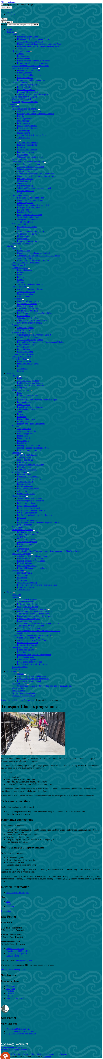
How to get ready (24, 118)
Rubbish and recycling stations (30, 558)
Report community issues (27, 241)
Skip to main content (10, 2)
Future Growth (23, 349)
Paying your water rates (27, 505)
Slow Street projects (25, 330)
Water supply (22, 575)
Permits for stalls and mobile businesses (33, 61)
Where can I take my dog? (28, 477)
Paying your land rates (26, 503)
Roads (20, 546)
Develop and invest (20, 82)
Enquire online (12, 956)
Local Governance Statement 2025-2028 (34, 313)
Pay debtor (21, 517)
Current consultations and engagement (33, 676)
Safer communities (19, 224)
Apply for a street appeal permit (30, 166)
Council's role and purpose (28, 301)
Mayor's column (18, 688)
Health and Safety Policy (27, 37)
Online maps (17, 527)
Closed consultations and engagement (33, 679)
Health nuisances (24, 236)
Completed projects (25, 327)
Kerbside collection (25, 563)
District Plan (22, 436)
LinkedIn (10, 993)
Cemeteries (16, 452)
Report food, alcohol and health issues (33, 63)
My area (15, 106)
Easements (21, 416)
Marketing (21, 652)
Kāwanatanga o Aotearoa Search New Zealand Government (15, 1048)
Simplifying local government (29, 323)
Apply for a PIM (24, 428)
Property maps (23, 421)
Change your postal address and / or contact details (38, 255)
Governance (17, 299)
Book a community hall (27, 621)
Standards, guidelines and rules (25, 101)
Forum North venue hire (27, 642)
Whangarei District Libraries (18, 1029)
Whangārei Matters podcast (23, 695)
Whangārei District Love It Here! (20, 1031)
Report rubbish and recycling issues (32, 568)
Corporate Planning (25, 344)
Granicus (47, 1057)
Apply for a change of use (28, 380)
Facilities (15, 140)
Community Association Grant (30, 200)
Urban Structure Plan (26, 89)
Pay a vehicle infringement (28, 508)
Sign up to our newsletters (23, 354)
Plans (19, 275)
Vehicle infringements (26, 539)
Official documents (20, 267)
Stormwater (22, 580)
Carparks (21, 537)
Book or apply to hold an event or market (34, 611)
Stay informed (23, 121)
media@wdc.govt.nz (24, 960)
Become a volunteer (25, 190)
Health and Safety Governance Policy (33, 39)
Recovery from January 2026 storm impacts (35, 113)
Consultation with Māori (27, 308)
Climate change (23, 130)
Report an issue (23, 251)
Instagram (10, 988)
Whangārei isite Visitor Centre (30, 157)
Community (11, 104)
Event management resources (29, 662)
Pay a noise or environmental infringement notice (38, 522)
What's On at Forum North (28, 638)
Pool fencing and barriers (27, 402)
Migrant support (24, 181)
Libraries (21, 147)
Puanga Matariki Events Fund (29, 214)
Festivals (15, 597)
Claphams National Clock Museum (21, 1034)
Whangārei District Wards (28, 318)
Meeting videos (23, 296)
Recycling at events (25, 657)
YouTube (10, 991)
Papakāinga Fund (24, 212)
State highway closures (27, 125)
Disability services (25, 178)
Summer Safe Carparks (27, 226)
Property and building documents (31, 80)
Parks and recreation (25, 152)
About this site (37, 1054)
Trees (19, 412)
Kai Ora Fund (23, 210)
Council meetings (19, 287)
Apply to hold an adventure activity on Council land (39, 623)
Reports (20, 279)
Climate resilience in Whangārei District (34, 335)
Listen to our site (24, 361)
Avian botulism (23, 138)
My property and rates (21, 390)
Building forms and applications (30, 385)
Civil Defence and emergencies (25, 109)
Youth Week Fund (25, 222)
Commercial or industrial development (33, 94)
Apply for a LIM (24, 397)
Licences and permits (21, 51)
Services (10, 373)
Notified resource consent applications (33, 448)
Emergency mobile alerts (27, 128)
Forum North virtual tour (27, 645)
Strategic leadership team (27, 311)
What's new (11, 671)
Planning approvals (25, 433)
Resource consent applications (24, 693)
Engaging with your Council (29, 681)
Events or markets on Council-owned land (29, 609)
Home (3, 700)
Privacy (20, 366)
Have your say (18, 674)
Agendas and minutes (26, 291)
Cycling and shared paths (27, 532)
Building (15, 376)
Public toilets (22, 154)
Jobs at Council (18, 265)
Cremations (22, 462)
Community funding (20, 195)
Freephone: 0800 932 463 (17, 951)
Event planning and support (23, 647)
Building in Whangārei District (25, 68)
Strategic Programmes (21, 332)
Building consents (24, 73)
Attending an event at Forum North (32, 640)
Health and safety (19, 34)
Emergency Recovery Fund (29, 207)
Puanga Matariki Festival (27, 606)
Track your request (25, 258)
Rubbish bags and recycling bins (31, 561)
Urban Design (23, 347)
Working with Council (21, 99)
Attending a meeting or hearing (30, 289)
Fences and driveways (26, 419)
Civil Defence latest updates (29, 111)
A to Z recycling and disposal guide (32, 556)
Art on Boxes (17, 669)
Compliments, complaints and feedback (33, 253)
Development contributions (28, 70)
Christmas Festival (25, 602)
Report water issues (25, 587)
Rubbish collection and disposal (30, 407)
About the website (19, 359)
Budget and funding (25, 650)
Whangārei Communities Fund (30, 219)
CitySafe (21, 229)
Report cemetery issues (27, 469)
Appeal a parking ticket (27, 541)
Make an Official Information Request (33, 260)
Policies (20, 277)
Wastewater (22, 578)
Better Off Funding (25, 352)
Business (10, 32)
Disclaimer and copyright (27, 364)
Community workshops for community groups (36, 176)
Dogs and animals (19, 472)
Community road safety (27, 234)
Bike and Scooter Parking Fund (30, 198)
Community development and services (28, 162)
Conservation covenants (27, 409)
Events (9, 592)
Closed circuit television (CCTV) (31, 231)
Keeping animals (24, 484)
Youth (19, 193)
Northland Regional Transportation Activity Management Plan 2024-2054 (48, 551)
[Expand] (15, 32)
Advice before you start (27, 431)
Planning (15, 426)
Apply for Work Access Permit (30, 41)
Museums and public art (27, 150)
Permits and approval (26, 544)
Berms (20, 414)
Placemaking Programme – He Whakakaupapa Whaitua (40, 342)
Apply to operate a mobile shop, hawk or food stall (38, 630)
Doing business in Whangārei (24, 97)
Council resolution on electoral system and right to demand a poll (44, 686)
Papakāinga (22, 443)
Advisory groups (19, 159)
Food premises (23, 56)
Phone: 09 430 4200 (15, 948)
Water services (18, 570)
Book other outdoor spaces (28, 618)
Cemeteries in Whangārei (27, 455)
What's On (16, 594)
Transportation (23, 549)
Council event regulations (28, 659)
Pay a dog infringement (27, 513)
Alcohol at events (24, 633)
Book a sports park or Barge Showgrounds (35, 616)
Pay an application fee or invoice (31, 510)
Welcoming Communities (22, 243)
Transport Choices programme (30, 339)
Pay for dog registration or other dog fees (34, 515)
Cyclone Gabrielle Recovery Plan (31, 135)
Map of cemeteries (25, 460)
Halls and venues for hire (27, 145)
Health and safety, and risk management (34, 654)
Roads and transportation (22, 529)
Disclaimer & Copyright (11, 1054)
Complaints (22, 388)
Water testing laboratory (27, 582)
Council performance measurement (32, 320)
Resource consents (25, 77)
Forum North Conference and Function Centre (31, 635)
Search (4, 25)
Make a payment (19, 496)
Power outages (23, 123)
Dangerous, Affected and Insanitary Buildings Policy (39, 44)
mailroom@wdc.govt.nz (16, 953)
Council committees (25, 294)
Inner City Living (24, 87)
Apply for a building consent (29, 75)
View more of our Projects (17, 892)
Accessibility (22, 368)
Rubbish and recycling (21, 553)
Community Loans (25, 202)
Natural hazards (23, 133)
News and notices (19, 683)
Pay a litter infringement (27, 520)
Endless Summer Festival (27, 604)
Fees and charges (24, 270)
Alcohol (20, 53)
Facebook (10, 986)
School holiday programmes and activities (34, 188)
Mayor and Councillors (27, 303)
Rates (19, 392)
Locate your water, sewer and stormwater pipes (37, 400)
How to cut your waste (26, 565)
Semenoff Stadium (19, 666)
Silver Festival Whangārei (28, 599)
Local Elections (23, 315)
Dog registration (24, 474)
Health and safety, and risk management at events (38, 46)
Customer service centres (27, 142)
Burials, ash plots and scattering (30, 465)
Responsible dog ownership (29, 479)
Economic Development (27, 92)
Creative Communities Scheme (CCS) (33, 205)
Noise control (23, 239)
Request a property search (28, 395)
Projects (15, 325)
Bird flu (20, 116)
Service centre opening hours (13, 969)
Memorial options (24, 467)
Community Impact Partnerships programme (36, 174)
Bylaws (20, 272)
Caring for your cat (25, 481)
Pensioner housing (25, 186)
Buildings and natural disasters (30, 383)
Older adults (22, 183)
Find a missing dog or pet (28, 489)
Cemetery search (24, 457)
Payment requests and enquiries (30, 501)
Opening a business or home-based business (30, 65)
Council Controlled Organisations (26, 263)
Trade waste (22, 49)
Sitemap (20, 371)
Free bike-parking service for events (32, 664)
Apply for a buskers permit (28, 164)
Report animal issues (26, 493)
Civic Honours (23, 171)
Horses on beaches (25, 486)
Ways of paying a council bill (29, 498)
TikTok (9, 996)
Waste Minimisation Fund (28, 217)
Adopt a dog (22, 491)
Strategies (21, 282)
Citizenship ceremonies (27, 169)
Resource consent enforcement (30, 450)
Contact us (16, 248)
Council (9, 246)
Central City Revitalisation (28, 85)
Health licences (23, 58)
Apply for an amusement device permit (33, 614)
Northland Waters (24, 573)
